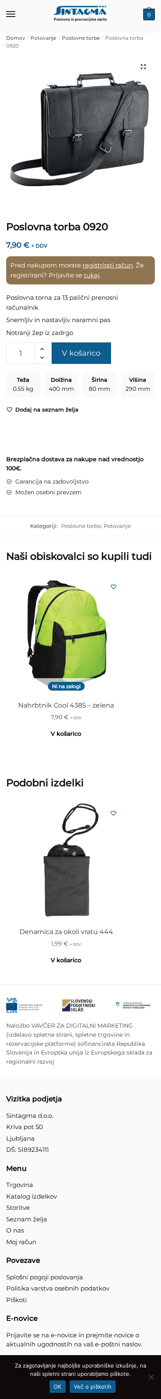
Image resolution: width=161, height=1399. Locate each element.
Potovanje (43, 38)
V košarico (81, 353)
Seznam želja (26, 1219)
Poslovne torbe (81, 38)
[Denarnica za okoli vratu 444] (66, 861)
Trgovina (19, 1185)
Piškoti (16, 1300)
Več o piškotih (93, 1386)
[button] (143, 66)
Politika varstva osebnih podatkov (57, 1288)
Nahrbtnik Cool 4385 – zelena (66, 705)
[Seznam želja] (113, 586)
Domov (15, 38)
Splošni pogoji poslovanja (44, 1277)
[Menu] (18, 14)
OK (58, 1386)
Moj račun (21, 1242)
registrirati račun (108, 265)
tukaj (91, 275)
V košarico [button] (66, 960)
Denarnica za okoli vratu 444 (66, 932)
